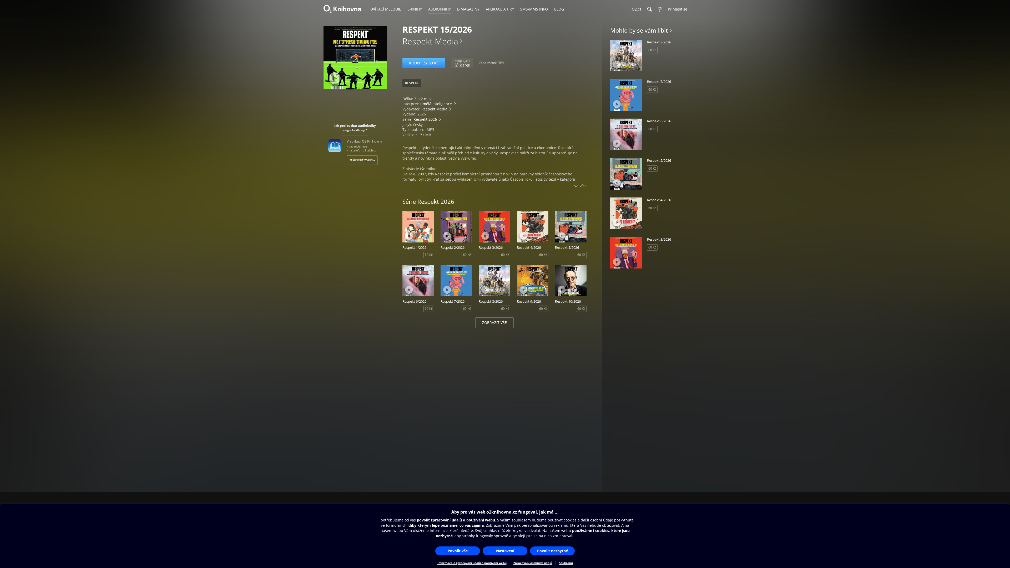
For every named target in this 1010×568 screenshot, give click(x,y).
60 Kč (429, 254)
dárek (462, 63)
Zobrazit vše (494, 322)
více (583, 185)
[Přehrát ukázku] (335, 78)
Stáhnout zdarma (362, 160)
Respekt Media (430, 41)
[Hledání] (649, 9)
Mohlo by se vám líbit (639, 30)
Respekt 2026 (425, 119)
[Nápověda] (660, 9)
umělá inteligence (436, 103)
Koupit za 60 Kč (424, 62)
